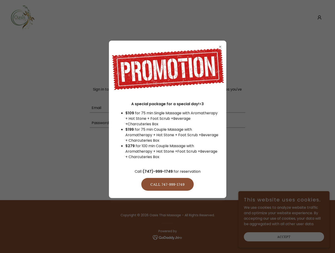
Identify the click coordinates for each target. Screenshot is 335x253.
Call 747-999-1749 (167, 184)
